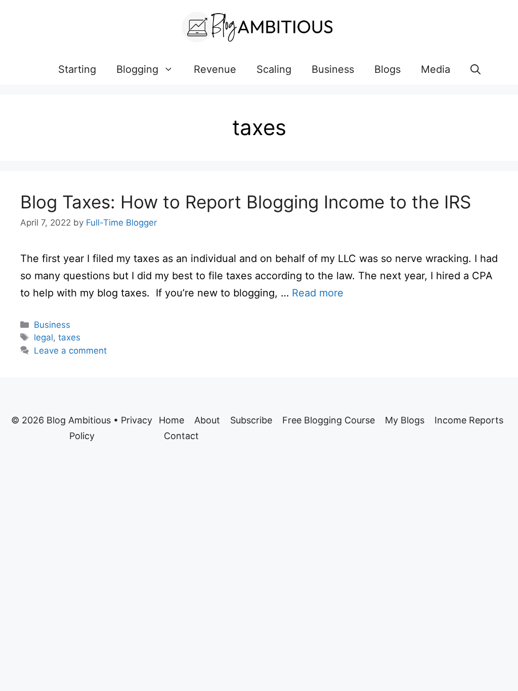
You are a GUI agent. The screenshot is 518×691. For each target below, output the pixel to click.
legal (43, 337)
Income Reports (469, 420)
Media (435, 69)
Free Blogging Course (328, 420)
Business (333, 69)
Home (171, 420)
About (207, 420)
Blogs (387, 69)
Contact (181, 435)
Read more (317, 293)
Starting (77, 69)
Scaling (273, 69)
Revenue (215, 69)
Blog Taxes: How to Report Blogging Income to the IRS (245, 201)
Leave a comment (70, 351)
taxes (69, 337)
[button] (475, 69)
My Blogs (404, 420)
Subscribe (251, 420)
